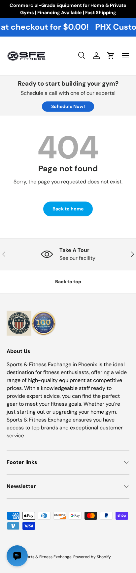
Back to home (68, 209)
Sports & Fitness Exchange (47, 556)
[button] (111, 55)
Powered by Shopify (92, 556)
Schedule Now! (68, 106)
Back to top (68, 282)
